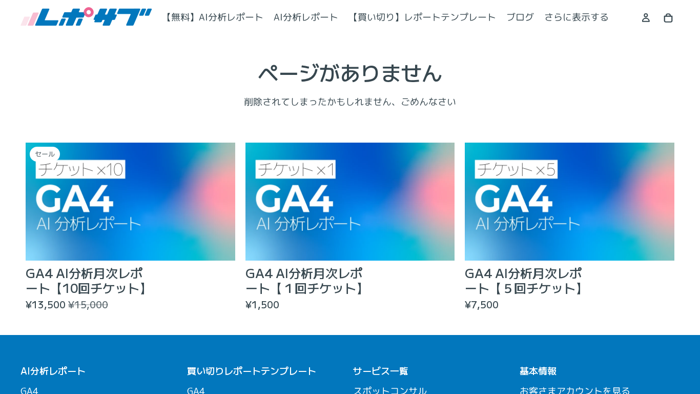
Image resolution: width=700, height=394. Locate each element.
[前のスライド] (41, 201)
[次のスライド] (219, 201)
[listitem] (576, 17)
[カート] (668, 18)
